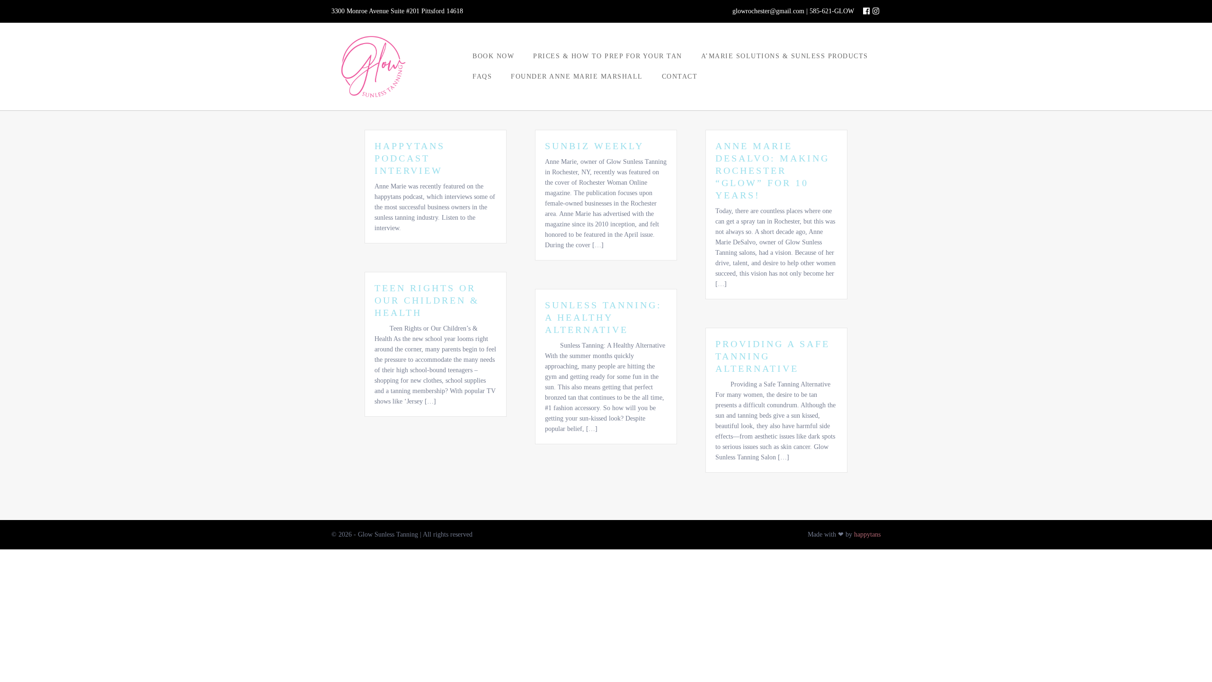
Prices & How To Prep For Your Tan (607, 56)
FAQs (482, 76)
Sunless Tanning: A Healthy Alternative (603, 317)
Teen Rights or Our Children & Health (427, 300)
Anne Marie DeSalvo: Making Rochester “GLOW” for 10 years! (772, 170)
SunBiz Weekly (594, 146)
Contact (680, 76)
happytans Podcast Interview (409, 158)
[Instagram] (876, 11)
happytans (867, 534)
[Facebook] (866, 11)
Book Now (493, 56)
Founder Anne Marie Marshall (577, 76)
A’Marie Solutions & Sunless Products (784, 56)
